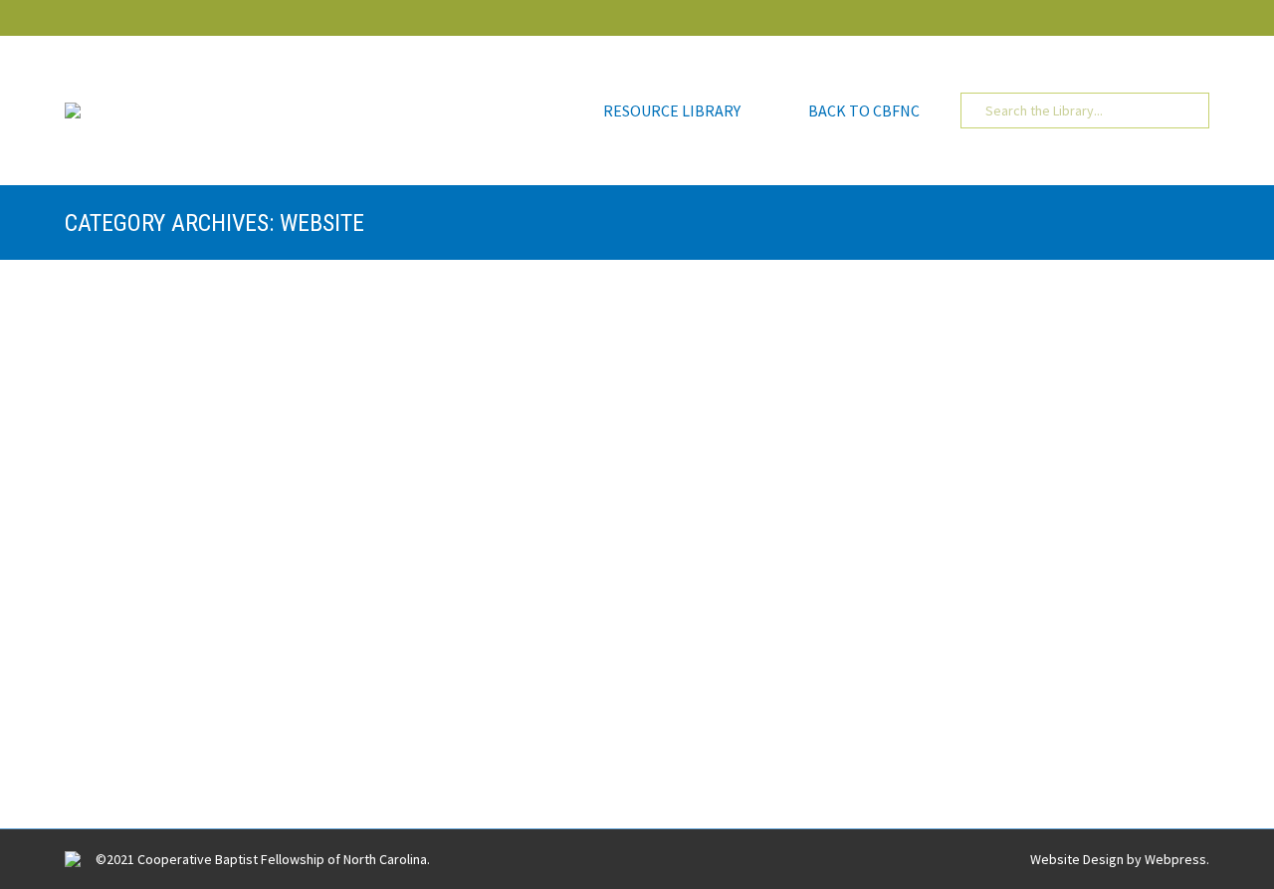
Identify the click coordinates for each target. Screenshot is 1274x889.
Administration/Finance (158, 544)
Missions (415, 720)
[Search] (1179, 110)
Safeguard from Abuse (199, 510)
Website (170, 367)
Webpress (1175, 859)
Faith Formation (336, 720)
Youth (218, 367)
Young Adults (543, 720)
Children (114, 367)
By (401, 367)
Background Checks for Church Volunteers (294, 686)
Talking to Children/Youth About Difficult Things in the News (381, 333)
